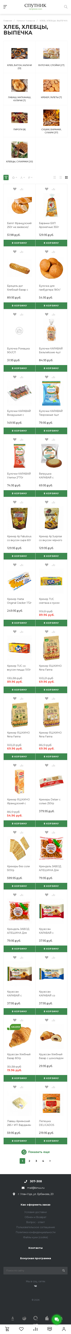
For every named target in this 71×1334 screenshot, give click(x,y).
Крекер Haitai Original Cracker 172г (19, 600)
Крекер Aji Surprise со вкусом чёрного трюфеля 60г (50, 540)
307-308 (36, 1181)
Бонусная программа (35, 1258)
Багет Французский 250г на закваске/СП (19, 227)
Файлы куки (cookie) (35, 1237)
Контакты (35, 1247)
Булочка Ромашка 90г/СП (18, 350)
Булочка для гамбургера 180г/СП (49, 289)
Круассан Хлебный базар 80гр (19, 1056)
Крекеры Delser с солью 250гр (49, 801)
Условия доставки (35, 1212)
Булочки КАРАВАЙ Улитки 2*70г (19, 475)
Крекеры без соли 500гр (18, 868)
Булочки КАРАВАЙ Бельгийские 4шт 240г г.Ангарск (51, 352)
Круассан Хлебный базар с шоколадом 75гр (51, 1058)
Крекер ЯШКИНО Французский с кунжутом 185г (18, 803)
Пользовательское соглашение (35, 1227)
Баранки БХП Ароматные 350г (49, 225)
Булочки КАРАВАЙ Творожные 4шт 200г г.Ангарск (51, 414)
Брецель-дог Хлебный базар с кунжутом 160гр (17, 289)
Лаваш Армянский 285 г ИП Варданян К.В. (19, 1125)
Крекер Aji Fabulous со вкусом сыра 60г (19, 538)
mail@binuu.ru (35, 1187)
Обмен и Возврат (35, 1217)
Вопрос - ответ (35, 1222)
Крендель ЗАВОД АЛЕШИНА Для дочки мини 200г (50, 870)
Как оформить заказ (35, 1204)
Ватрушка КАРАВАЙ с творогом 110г (47, 477)
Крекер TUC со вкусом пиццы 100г (19, 667)
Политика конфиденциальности (35, 1232)
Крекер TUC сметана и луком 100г (49, 602)
